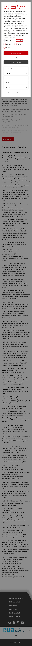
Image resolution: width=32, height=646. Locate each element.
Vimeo (19, 44)
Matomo (8, 47)
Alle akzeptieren (16, 53)
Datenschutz (11, 98)
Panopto (8, 44)
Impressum (20, 98)
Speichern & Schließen (16, 62)
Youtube (21, 40)
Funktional (9, 40)
